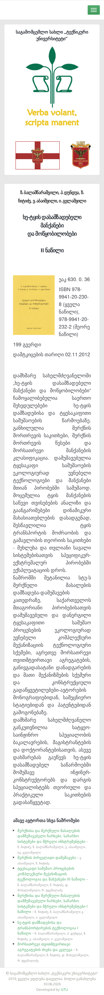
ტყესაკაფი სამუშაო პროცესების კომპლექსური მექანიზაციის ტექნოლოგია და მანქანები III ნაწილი (52, 879)
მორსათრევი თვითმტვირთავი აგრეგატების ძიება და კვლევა (53, 952)
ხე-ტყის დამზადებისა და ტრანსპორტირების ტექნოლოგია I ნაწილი (51, 930)
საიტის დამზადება (68, 970)
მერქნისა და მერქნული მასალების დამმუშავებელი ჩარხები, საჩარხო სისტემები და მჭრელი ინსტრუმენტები (52, 841)
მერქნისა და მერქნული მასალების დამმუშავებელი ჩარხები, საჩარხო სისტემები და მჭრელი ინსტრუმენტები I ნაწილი (52, 906)
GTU (64, 989)
